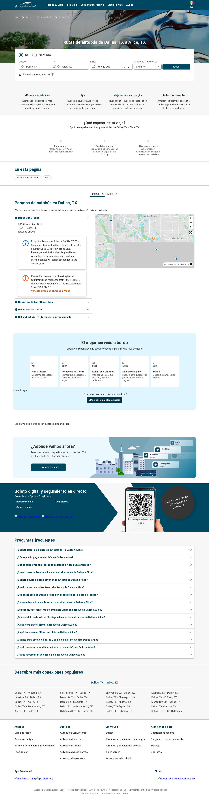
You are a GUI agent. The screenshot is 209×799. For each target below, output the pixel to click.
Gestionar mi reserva (162, 732)
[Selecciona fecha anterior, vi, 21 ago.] (124, 67)
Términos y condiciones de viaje (123, 745)
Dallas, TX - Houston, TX (28, 692)
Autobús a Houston (71, 739)
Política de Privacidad (77, 790)
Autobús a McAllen (70, 745)
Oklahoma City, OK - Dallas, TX (76, 711)
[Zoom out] (190, 222)
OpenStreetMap (182, 264)
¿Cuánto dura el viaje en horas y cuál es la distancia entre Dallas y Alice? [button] (58, 639)
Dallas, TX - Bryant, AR (118, 706)
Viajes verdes (112, 752)
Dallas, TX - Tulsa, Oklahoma (166, 711)
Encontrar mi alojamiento (36, 74)
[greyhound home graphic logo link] (26, 5)
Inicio (17, 17)
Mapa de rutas (23, 732)
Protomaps (168, 264)
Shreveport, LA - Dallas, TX (120, 692)
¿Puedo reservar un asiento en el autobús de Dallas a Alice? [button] (51, 654)
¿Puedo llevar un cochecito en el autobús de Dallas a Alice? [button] (50, 587)
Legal (62, 790)
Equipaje (155, 745)
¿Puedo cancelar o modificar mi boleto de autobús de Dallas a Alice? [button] (56, 647)
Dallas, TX (64, 17)
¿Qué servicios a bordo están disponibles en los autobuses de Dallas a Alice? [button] (61, 617)
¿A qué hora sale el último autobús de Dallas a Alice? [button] (47, 632)
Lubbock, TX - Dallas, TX (164, 692)
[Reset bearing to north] (190, 227)
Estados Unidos (45, 17)
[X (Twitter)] (157, 778)
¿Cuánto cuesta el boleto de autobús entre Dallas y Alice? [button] (50, 549)
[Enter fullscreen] (190, 233)
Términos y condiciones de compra (125, 739)
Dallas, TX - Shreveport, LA (120, 697)
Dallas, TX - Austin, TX (27, 701)
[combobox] (39, 67)
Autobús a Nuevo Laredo (74, 752)
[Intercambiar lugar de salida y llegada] (54, 67)
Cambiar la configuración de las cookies (148, 790)
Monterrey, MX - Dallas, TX (165, 701)
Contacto (156, 752)
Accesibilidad (115, 790)
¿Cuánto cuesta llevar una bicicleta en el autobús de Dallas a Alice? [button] (55, 572)
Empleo (109, 732)
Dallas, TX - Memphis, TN (73, 701)
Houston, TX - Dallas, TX (28, 697)
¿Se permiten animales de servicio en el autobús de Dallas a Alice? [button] (55, 602)
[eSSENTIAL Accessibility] (177, 778)
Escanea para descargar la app (140, 520)
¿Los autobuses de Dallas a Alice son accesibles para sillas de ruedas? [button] (57, 594)
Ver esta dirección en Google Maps (50, 291)
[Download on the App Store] (44, 779)
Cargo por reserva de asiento (167, 739)
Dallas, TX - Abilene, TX (118, 701)
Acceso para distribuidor (119, 758)
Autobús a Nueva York (72, 758)
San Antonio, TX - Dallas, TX (75, 692)
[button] (53, 218)
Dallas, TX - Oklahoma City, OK (76, 706)
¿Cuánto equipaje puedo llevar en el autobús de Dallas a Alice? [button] (52, 579)
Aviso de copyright (98, 790)
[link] (104, 457)
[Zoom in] (190, 218)
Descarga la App (24, 739)
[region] (144, 241)
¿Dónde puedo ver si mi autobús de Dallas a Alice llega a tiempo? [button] (54, 564)
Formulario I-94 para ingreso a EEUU (35, 745)
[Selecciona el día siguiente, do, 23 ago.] (129, 67)
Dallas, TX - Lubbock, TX (119, 711)
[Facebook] (155, 778)
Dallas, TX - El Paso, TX (164, 697)
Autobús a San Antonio (73, 732)
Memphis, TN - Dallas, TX (73, 697)
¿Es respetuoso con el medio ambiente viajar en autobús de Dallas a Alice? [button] (59, 609)
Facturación (21, 752)
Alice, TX (112, 193)
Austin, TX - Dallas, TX (27, 711)
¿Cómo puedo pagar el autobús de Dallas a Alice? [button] (45, 557)
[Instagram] (156, 778)
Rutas (29, 17)
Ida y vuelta (45, 54)
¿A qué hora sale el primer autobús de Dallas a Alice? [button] (47, 624)
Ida (26, 54)
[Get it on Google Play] (25, 779)
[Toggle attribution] (191, 264)
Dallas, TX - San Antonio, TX (30, 706)
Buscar (176, 66)
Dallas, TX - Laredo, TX (163, 706)
